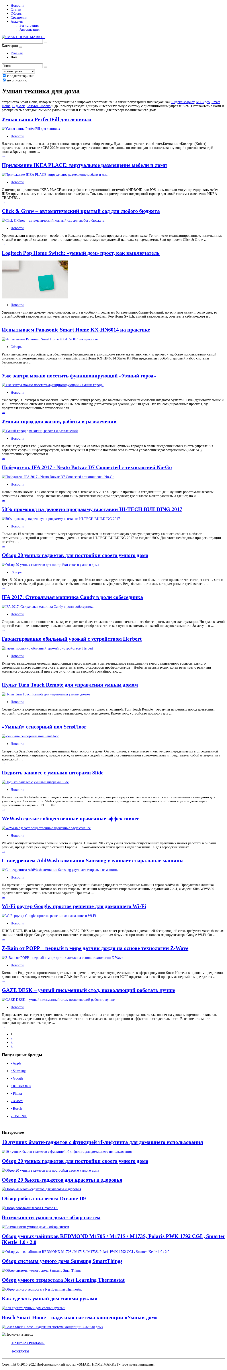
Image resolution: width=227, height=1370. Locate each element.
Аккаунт (17, 21)
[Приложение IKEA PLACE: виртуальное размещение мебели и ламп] (56, 174)
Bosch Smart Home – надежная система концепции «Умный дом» (80, 1317)
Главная (17, 53)
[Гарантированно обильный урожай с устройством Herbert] (47, 648)
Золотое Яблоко (39, 106)
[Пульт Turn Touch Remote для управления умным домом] (46, 694)
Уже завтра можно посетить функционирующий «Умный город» (79, 376)
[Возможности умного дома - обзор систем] (35, 1227)
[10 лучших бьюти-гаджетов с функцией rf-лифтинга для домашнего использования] (67, 1151)
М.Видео (203, 102)
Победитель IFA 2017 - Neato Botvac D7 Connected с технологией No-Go (87, 467)
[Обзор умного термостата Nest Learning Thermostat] (42, 1289)
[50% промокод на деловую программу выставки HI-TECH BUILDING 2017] (61, 519)
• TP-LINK (19, 1116)
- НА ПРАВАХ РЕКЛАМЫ (28, 1343)
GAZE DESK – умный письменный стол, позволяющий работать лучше (88, 990)
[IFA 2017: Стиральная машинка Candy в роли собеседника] (48, 606)
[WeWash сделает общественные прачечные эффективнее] (46, 828)
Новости (17, 5)
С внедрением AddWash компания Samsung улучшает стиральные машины (93, 860)
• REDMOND (21, 1086)
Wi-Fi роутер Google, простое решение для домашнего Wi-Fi (74, 906)
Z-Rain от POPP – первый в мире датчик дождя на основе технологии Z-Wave (95, 948)
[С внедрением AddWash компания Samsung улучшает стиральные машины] (60, 870)
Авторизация (29, 29)
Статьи (16, 9)
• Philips (16, 1093)
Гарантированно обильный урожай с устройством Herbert (72, 639)
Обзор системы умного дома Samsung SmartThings (62, 1261)
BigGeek (18, 106)
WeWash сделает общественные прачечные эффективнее (70, 818)
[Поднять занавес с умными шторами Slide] (35, 782)
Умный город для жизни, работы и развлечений (59, 421)
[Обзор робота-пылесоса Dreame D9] (30, 1208)
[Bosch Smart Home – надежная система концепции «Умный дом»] (52, 1327)
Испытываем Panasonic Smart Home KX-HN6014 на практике (76, 330)
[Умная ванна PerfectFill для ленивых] (31, 128)
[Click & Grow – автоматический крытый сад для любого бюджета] (53, 220)
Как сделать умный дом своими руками (50, 1298)
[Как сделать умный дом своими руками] (33, 1308)
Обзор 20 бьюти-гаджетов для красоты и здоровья (62, 1180)
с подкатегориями (20, 76)
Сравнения (19, 17)
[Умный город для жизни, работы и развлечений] (40, 431)
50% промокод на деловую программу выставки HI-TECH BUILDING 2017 (92, 509)
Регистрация (29, 25)
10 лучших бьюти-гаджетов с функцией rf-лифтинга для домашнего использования (102, 1142)
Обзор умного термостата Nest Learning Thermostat (63, 1280)
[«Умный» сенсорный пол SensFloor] (30, 736)
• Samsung (18, 1071)
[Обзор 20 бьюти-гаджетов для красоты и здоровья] (41, 1189)
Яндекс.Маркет (182, 102)
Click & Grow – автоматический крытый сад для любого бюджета (81, 211)
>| (12, 1046)
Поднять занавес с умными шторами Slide (53, 773)
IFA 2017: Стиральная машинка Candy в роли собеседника (72, 597)
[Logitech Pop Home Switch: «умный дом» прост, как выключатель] (35, 297)
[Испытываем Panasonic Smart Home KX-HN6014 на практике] (50, 339)
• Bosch (16, 1108)
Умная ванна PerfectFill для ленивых (47, 119)
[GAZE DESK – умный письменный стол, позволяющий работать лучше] (58, 999)
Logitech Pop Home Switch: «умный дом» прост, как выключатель (81, 253)
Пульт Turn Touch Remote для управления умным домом (70, 685)
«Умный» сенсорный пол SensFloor (44, 727)
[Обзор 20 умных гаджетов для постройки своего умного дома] (50, 565)
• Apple (16, 1063)
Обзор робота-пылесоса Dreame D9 (44, 1198)
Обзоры (16, 13)
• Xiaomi (17, 1101)
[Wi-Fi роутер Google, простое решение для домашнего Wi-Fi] (49, 916)
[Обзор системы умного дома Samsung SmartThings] (41, 1270)
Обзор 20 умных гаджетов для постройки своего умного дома (75, 555)
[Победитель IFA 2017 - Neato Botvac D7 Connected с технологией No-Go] (58, 477)
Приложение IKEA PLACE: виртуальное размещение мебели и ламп (84, 165)
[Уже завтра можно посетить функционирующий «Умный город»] (53, 385)
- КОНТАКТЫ (20, 1351)
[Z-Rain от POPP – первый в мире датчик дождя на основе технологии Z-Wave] (62, 957)
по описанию (17, 80)
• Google (17, 1078)
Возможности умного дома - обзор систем (51, 1217)
